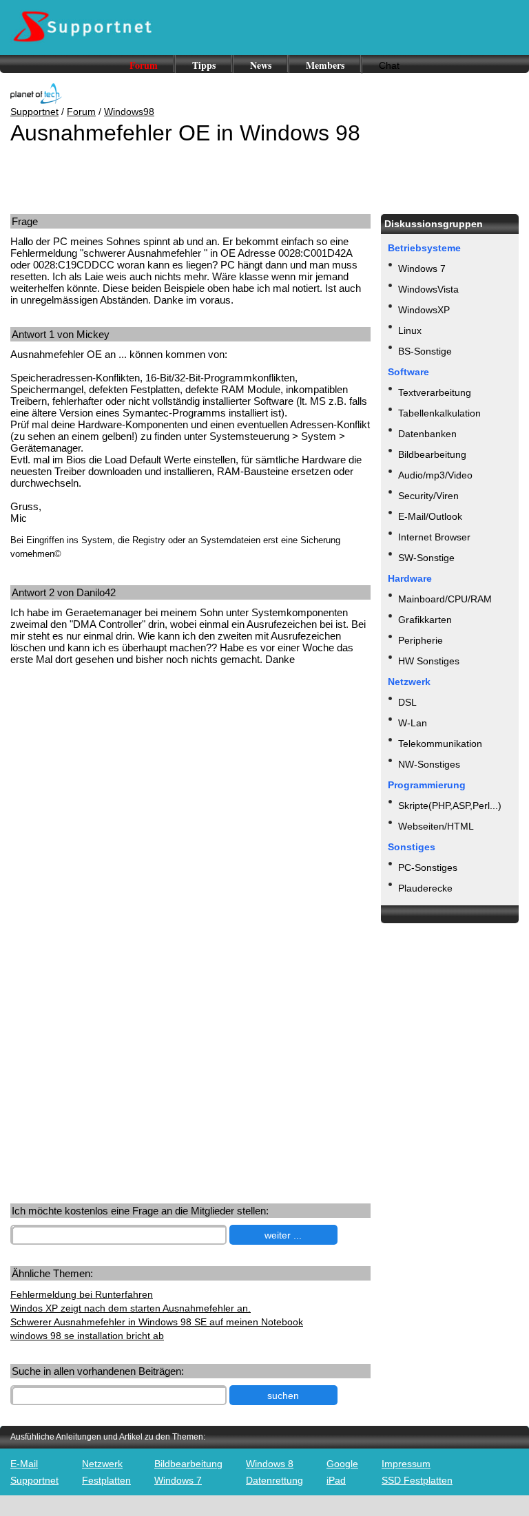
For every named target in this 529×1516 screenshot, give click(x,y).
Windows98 (129, 111)
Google (342, 1463)
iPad (336, 1480)
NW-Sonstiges (429, 764)
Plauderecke (425, 888)
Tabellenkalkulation (439, 413)
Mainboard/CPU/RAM (445, 598)
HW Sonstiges (428, 660)
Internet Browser (434, 537)
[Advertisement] (115, 783)
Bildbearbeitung (432, 454)
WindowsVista (428, 289)
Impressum (406, 1463)
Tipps (204, 65)
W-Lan (412, 722)
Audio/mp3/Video (435, 475)
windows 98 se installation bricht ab (87, 1335)
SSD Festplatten (417, 1480)
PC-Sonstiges (427, 867)
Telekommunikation (440, 743)
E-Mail (24, 1463)
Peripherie (420, 640)
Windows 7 (422, 268)
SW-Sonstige (426, 557)
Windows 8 (269, 1463)
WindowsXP (424, 309)
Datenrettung (274, 1480)
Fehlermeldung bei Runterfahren (81, 1294)
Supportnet (34, 111)
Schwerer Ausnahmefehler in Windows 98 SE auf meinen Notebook (156, 1321)
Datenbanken (427, 433)
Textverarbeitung (434, 392)
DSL (407, 702)
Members (325, 65)
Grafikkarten (425, 619)
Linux (410, 330)
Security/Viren (428, 495)
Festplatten (106, 1480)
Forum (143, 65)
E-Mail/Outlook (430, 516)
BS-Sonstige (425, 351)
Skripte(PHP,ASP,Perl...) (449, 805)
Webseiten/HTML (436, 826)
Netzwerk (102, 1463)
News (260, 65)
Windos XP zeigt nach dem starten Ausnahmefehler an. (130, 1308)
